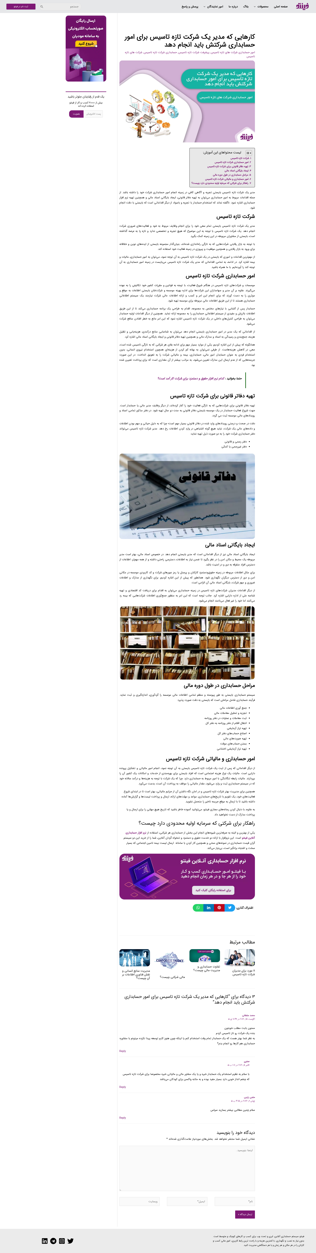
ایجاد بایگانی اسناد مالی (237, 171)
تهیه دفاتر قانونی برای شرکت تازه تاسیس (227, 166)
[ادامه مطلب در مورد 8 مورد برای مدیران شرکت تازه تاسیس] (240, 957)
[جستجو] (41, 6)
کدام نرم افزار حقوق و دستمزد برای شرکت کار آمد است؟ (190, 378)
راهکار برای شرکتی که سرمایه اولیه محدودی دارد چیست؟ (219, 183)
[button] (261, 6)
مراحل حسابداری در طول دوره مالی (230, 175)
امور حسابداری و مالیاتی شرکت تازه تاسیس (227, 179)
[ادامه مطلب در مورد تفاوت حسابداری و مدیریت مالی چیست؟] (204, 955)
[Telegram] (53, 1241)
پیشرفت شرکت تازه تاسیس (193, 52)
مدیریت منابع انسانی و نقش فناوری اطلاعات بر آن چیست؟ (136, 974)
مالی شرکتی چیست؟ (172, 977)
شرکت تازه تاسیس (240, 158)
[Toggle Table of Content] (247, 153)
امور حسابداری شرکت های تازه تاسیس (233, 52)
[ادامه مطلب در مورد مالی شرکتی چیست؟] (170, 960)
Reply (122, 1051)
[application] (255, 6)
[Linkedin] (45, 1241)
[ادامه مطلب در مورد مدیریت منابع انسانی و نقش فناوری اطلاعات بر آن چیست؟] (134, 957)
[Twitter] (70, 1241)
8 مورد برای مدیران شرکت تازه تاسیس (243, 972)
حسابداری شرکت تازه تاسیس (160, 52)
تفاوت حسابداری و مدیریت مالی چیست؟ (206, 968)
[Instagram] (62, 1241)
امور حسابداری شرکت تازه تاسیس (232, 162)
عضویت (76, 114)
